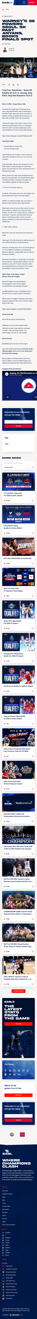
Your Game (5, 1190)
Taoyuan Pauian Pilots (11, 1292)
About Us (4, 1218)
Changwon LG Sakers (11, 1269)
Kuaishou (7, 1247)
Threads (7, 1240)
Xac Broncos (9, 1298)
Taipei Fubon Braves (11, 1289)
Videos (4, 1203)
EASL (6, 443)
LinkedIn (7, 1252)
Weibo (7, 1250)
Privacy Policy (26, 1310)
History (4, 1221)
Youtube (7, 1242)
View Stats (18, 1023)
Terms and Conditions (16, 1310)
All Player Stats (6, 1206)
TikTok (7, 1245)
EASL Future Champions (8, 1224)
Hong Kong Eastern (11, 1272)
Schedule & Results (7, 1194)
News (7, 9)
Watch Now (18, 1095)
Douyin (7, 1255)
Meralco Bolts (9, 1278)
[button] (16, 467)
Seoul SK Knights (10, 1286)
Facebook (7, 1232)
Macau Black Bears (11, 1275)
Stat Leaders (5, 1209)
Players (4, 1215)
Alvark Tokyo (9, 1266)
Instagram (7, 1237)
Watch (3, 1197)
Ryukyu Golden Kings (11, 1283)
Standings (4, 1212)
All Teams (4, 1263)
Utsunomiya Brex (10, 1295)
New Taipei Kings (10, 1280)
